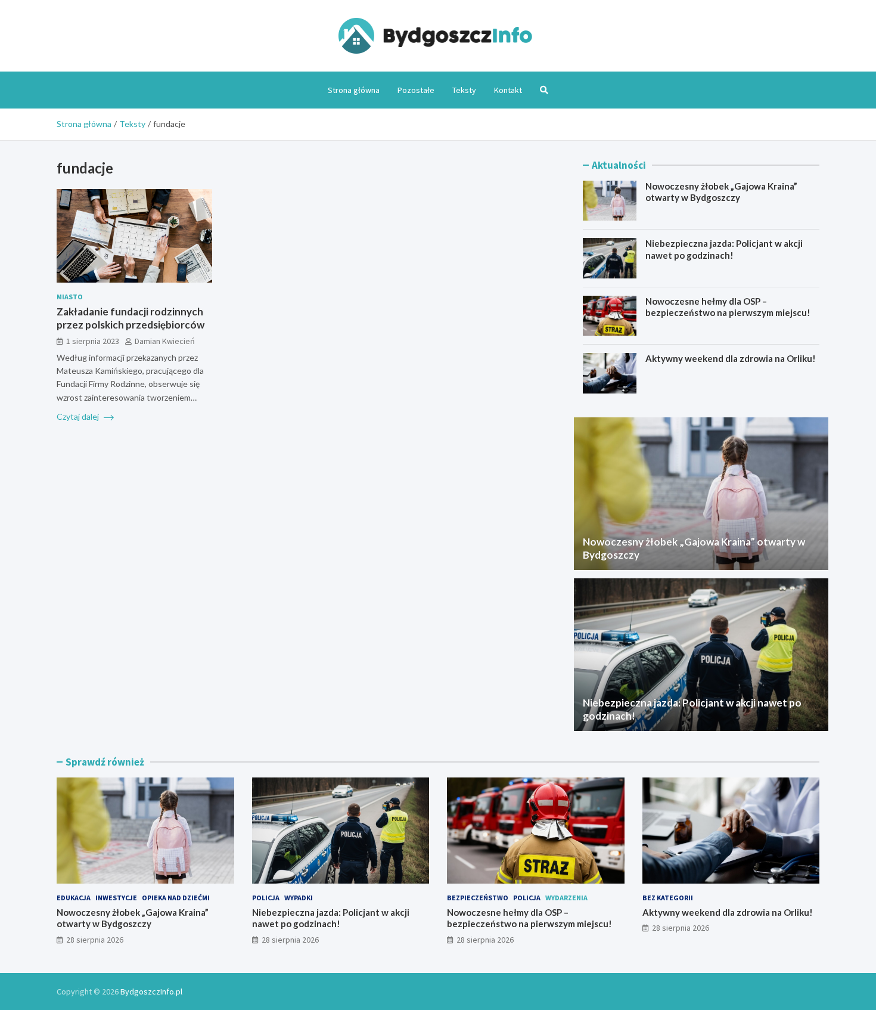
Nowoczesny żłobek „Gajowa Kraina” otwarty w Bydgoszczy (721, 192)
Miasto (70, 296)
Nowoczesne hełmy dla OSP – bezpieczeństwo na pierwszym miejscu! (727, 307)
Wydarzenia (566, 897)
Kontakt (508, 90)
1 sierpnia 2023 (92, 341)
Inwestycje (116, 897)
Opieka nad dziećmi (176, 897)
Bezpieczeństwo (477, 897)
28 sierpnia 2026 (94, 939)
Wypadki (298, 897)
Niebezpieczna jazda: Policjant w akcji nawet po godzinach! (724, 249)
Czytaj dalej (79, 416)
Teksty (464, 90)
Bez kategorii (667, 897)
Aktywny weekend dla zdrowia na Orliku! (730, 358)
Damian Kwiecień (165, 341)
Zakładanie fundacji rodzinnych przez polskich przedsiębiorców (130, 318)
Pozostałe (415, 90)
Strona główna (354, 90)
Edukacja (74, 897)
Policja (265, 897)
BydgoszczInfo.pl (151, 991)
